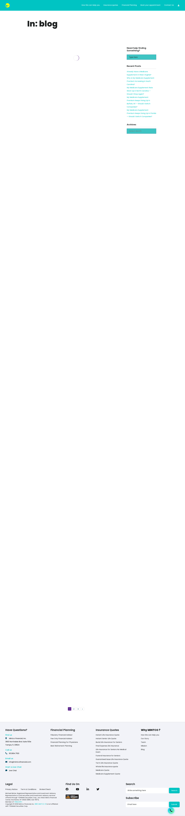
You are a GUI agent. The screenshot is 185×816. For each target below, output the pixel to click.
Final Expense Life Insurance (107, 746)
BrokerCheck (45, 789)
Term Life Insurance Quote (107, 763)
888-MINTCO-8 (40, 804)
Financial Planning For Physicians (64, 742)
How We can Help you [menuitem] (90, 5)
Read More (45, 189)
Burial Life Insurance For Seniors (109, 742)
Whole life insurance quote (107, 766)
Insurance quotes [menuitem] (110, 5)
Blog (143, 749)
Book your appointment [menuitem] (150, 5)
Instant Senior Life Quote (106, 738)
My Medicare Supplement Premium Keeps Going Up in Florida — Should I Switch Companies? (141, 113)
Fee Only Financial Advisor (61, 738)
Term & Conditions (28, 789)
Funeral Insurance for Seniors (108, 755)
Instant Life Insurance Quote (107, 735)
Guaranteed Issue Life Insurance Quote (112, 759)
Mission (144, 746)
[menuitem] (179, 5)
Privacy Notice (11, 789)
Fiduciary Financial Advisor (61, 735)
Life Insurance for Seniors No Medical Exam (111, 750)
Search (174, 790)
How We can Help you (150, 735)
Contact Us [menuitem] (169, 5)
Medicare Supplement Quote (108, 774)
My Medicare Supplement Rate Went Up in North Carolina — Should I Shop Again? (140, 90)
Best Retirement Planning (61, 746)
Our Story (145, 738)
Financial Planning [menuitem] (129, 5)
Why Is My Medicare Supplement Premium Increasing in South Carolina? (140, 81)
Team (143, 742)
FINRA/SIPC (18, 802)
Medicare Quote (102, 770)
